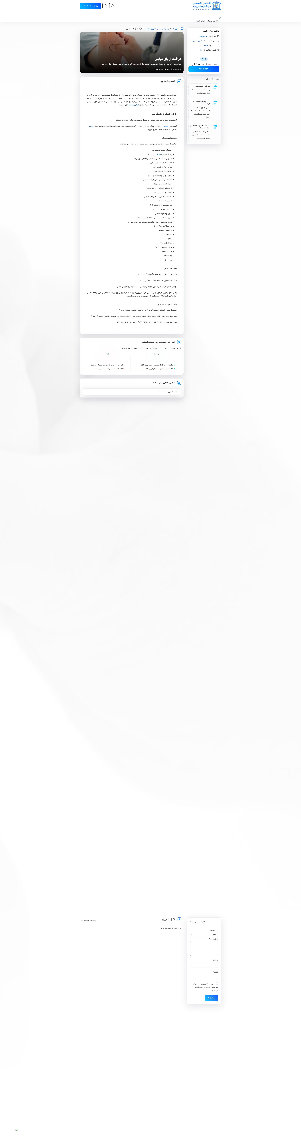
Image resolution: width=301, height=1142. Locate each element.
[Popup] (9, 1133)
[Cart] (105, 6)
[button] (113, 6)
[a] (206, 6)
